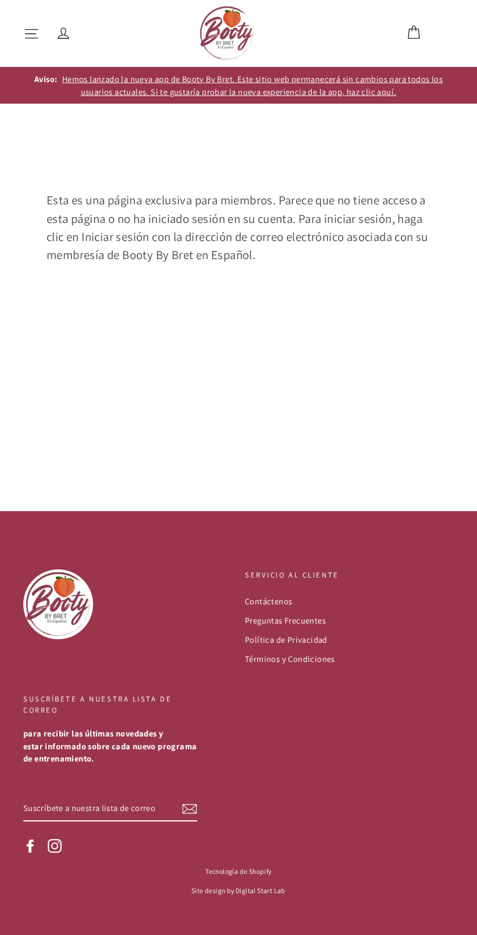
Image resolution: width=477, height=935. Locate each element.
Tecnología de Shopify (238, 871)
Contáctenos (268, 601)
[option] (238, 85)
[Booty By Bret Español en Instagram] (55, 846)
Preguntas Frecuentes (285, 620)
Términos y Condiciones (290, 658)
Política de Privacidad (286, 639)
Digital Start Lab (261, 890)
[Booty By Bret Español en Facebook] (30, 846)
